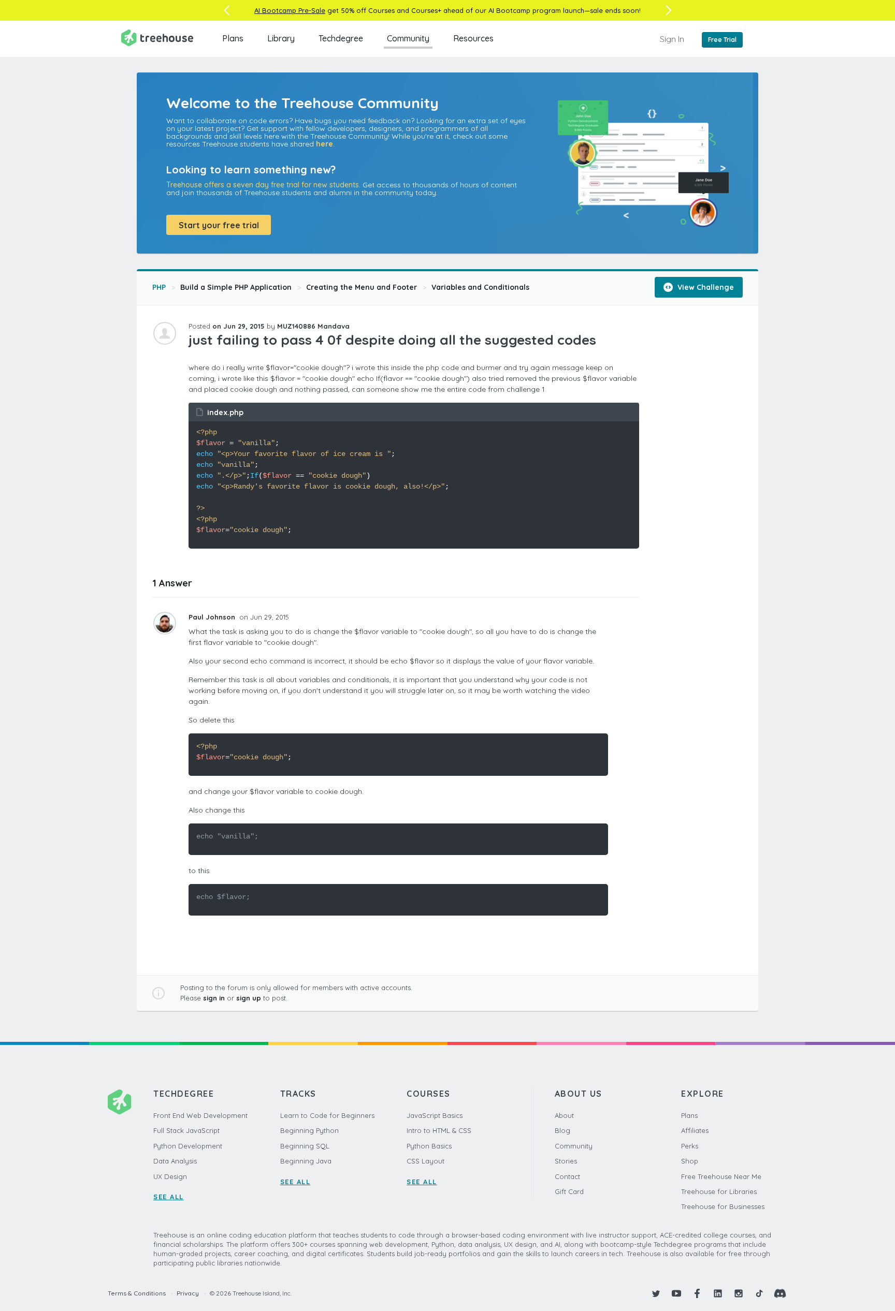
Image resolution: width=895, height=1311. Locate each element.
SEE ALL (168, 1196)
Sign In (672, 39)
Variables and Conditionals (480, 287)
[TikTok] (759, 1293)
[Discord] (780, 1293)
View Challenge (704, 287)
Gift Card (569, 1191)
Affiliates (695, 1130)
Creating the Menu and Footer (361, 287)
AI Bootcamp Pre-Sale (289, 10)
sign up (248, 998)
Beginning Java (305, 1161)
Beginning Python (309, 1130)
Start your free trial (219, 225)
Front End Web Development (200, 1115)
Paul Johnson (213, 617)
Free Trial (722, 39)
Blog (562, 1130)
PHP (159, 287)
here (324, 144)
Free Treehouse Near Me (721, 1176)
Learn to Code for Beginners (327, 1115)
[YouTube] (676, 1293)
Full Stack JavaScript (186, 1130)
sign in (214, 998)
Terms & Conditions (137, 1293)
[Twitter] (655, 1293)
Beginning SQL (304, 1146)
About (564, 1115)
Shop (689, 1161)
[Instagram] (738, 1293)
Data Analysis (175, 1161)
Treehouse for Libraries (719, 1191)
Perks (689, 1146)
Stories (566, 1161)
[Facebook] (697, 1293)
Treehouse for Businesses (722, 1206)
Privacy (188, 1293)
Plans (232, 38)
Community (408, 38)
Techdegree (341, 38)
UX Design (170, 1176)
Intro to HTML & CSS (439, 1130)
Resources (473, 38)
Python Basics (429, 1146)
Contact (567, 1176)
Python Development (187, 1146)
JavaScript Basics (435, 1115)
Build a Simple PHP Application (236, 287)
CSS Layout (425, 1161)
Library (281, 38)
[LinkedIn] (718, 1293)
